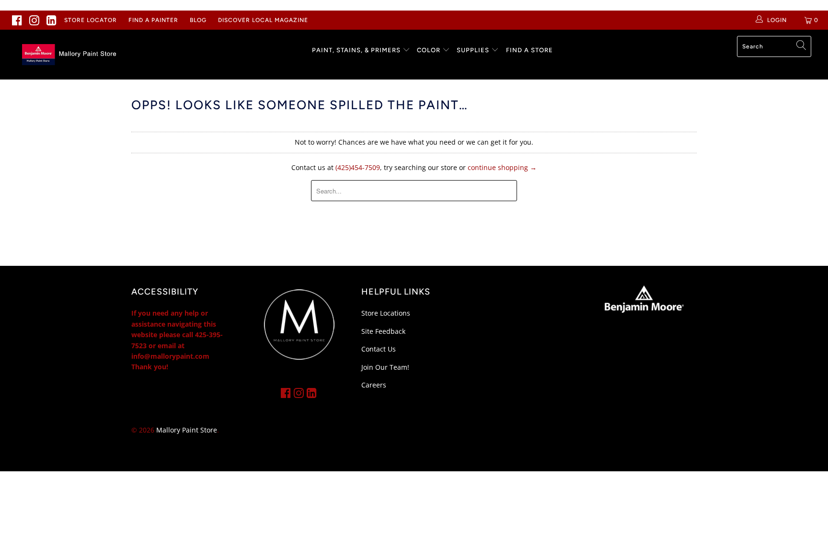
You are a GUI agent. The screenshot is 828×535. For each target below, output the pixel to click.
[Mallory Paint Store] (71, 55)
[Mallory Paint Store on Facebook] (17, 20)
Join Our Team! (385, 367)
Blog (198, 20)
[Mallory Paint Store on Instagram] (34, 20)
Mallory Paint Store (186, 429)
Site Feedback (383, 331)
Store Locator (90, 20)
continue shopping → (502, 167)
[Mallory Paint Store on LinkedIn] (51, 20)
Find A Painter (153, 20)
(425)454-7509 (357, 167)
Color (428, 50)
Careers (373, 384)
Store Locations (385, 313)
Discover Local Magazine (263, 20)
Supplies (473, 50)
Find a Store (529, 50)
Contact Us (378, 348)
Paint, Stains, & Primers (356, 50)
